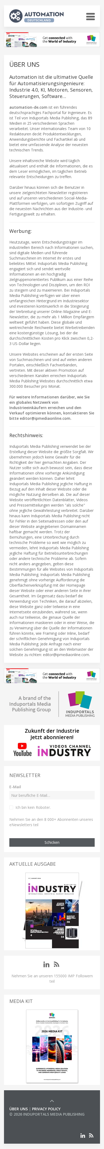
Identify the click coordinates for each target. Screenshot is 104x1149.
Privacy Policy (46, 1108)
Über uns (18, 1108)
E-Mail (15, 786)
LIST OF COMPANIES (27, 1119)
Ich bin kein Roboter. (33, 807)
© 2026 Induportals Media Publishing (47, 1114)
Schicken (52, 842)
